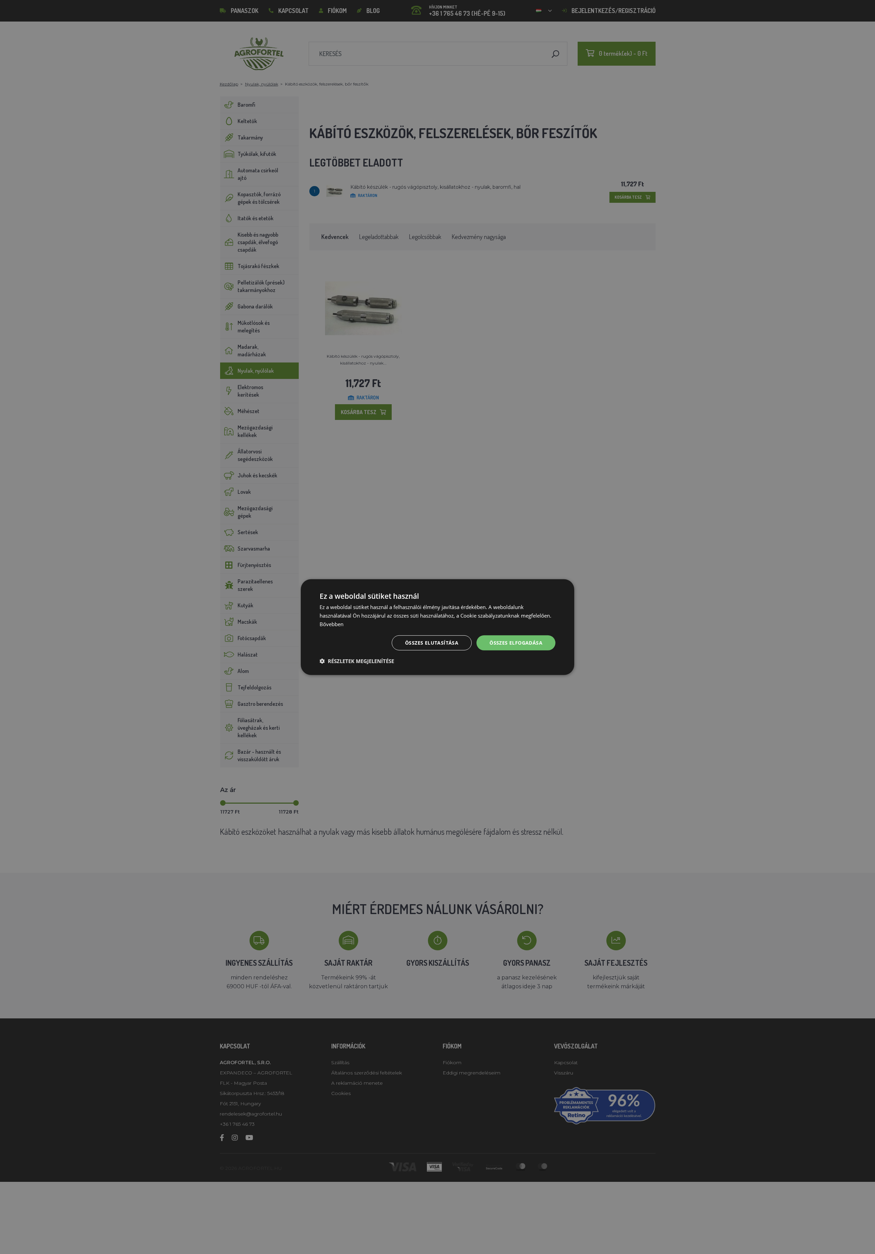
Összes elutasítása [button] (431, 642)
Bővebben (332, 623)
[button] (357, 661)
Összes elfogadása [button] (515, 642)
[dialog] (437, 627)
